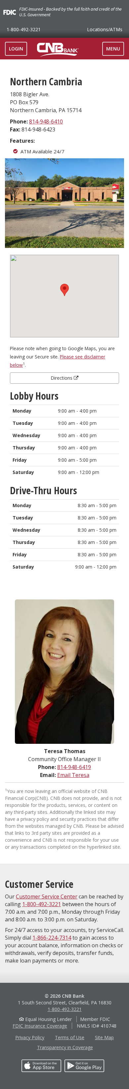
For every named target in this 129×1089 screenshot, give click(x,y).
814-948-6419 (74, 767)
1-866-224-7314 (51, 937)
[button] (64, 290)
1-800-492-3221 (24, 29)
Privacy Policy (29, 1037)
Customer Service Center (46, 896)
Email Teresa (73, 775)
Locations (104, 29)
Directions (62, 378)
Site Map (104, 1037)
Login (16, 48)
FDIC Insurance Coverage (40, 1026)
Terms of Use (69, 1037)
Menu (115, 50)
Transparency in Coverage (65, 1047)
